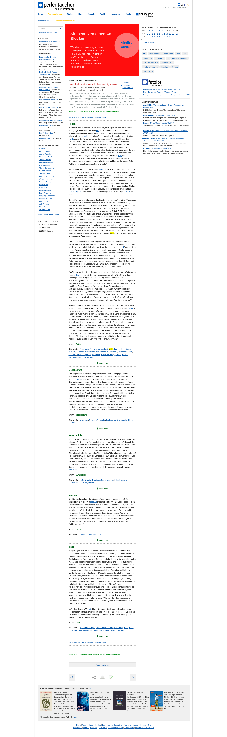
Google (83, 534)
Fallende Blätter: (45, 138)
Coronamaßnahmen (104, 628)
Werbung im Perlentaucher (49, 42)
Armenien (96, 355)
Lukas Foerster (45, 171)
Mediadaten (77, 728)
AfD (144, 54)
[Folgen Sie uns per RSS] (187, 5)
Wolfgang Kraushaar (47, 196)
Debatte (143, 725)
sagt (120, 156)
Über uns (93, 728)
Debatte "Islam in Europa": (49, 107)
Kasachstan (95, 349)
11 (173, 34)
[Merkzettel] (110, 678)
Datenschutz (129, 728)
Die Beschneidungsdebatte (49, 100)
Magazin (91, 14)
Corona (72, 483)
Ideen (104, 117)
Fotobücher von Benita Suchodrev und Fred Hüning (162, 89)
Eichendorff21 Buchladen (144, 728)
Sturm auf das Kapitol (122, 349)
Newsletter (115, 14)
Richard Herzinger (46, 182)
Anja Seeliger (44, 204)
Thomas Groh (44, 173)
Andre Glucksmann (46, 176)
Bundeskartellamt (94, 534)
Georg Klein (43, 187)
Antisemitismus (154, 54)
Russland (164, 67)
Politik (71, 117)
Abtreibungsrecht (84, 355)
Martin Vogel (43, 207)
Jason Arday (168, 54)
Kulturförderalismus (122, 480)
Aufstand (104, 349)
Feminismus (159, 58)
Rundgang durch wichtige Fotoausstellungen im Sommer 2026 (166, 95)
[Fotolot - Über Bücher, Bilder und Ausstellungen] (152, 85)
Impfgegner (111, 420)
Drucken (126, 82)
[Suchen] (61, 28)
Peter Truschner (45, 193)
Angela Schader (45, 154)
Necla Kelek (43, 185)
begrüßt (93, 502)
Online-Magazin (75, 192)
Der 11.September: (46, 133)
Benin (129, 352)
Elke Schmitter (44, 151)
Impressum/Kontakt (115, 728)
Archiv (103, 14)
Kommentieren (128, 88)
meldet (87, 136)
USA (70, 352)
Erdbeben (94, 630)
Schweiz (175, 67)
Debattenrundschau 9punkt (65, 21)
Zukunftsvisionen (117, 630)
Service (86, 728)
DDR (185, 54)
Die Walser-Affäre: (46, 125)
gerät (90, 609)
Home (40, 14)
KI (168, 58)
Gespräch (77, 379)
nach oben (103, 363)
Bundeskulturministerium (102, 480)
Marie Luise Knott (45, 157)
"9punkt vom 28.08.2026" (159, 115)
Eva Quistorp (44, 201)
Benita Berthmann (46, 162)
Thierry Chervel (45, 160)
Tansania (72, 355)
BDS (78, 483)
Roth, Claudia (85, 480)
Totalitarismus (83, 630)
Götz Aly (42, 148)
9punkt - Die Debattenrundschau (83, 81)
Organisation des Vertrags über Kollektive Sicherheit (95, 352)
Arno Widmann (44, 210)
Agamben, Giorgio (87, 628)
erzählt (130, 308)
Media (128, 14)
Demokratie (147, 58)
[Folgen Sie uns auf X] (181, 5)
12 (177, 34)
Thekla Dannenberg (46, 168)
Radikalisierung (108, 355)
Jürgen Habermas (46, 179)
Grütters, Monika (87, 483)
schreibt (102, 169)
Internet (98, 117)
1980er (118, 355)
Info (90, 688)
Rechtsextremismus (150, 67)
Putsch (125, 355)
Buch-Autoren (107, 725)
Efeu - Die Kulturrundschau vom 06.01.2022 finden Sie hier (94, 111)
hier (97, 131)
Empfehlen (126, 85)
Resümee (73, 470)
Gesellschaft (79, 117)
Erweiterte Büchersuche (48, 32)
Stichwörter (118, 725)
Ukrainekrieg (148, 71)
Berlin (178, 54)
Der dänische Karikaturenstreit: (51, 120)
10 (170, 34)
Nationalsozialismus (150, 62)
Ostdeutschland (167, 62)
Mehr (128, 192)
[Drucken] (102, 678)
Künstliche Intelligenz (179, 58)
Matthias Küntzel (45, 198)
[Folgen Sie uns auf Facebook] (184, 5)
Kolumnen (127, 725)
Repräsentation (75, 357)
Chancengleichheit (124, 420)
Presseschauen (55, 14)
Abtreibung (84, 349)
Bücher (70, 14)
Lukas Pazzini (44, 165)
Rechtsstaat (104, 630)
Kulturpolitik (89, 117)
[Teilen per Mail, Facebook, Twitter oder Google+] (94, 678)
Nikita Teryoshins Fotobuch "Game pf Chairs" (160, 92)
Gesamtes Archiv (148, 42)
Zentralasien (87, 357)
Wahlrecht (122, 352)
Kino (80, 14)
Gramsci (72, 423)
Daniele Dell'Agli (45, 190)
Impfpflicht (84, 420)
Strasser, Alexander (97, 420)
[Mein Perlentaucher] (179, 5)
